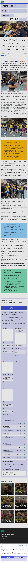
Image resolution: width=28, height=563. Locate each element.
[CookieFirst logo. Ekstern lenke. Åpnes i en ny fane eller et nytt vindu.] (1, 546)
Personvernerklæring (22, 545)
